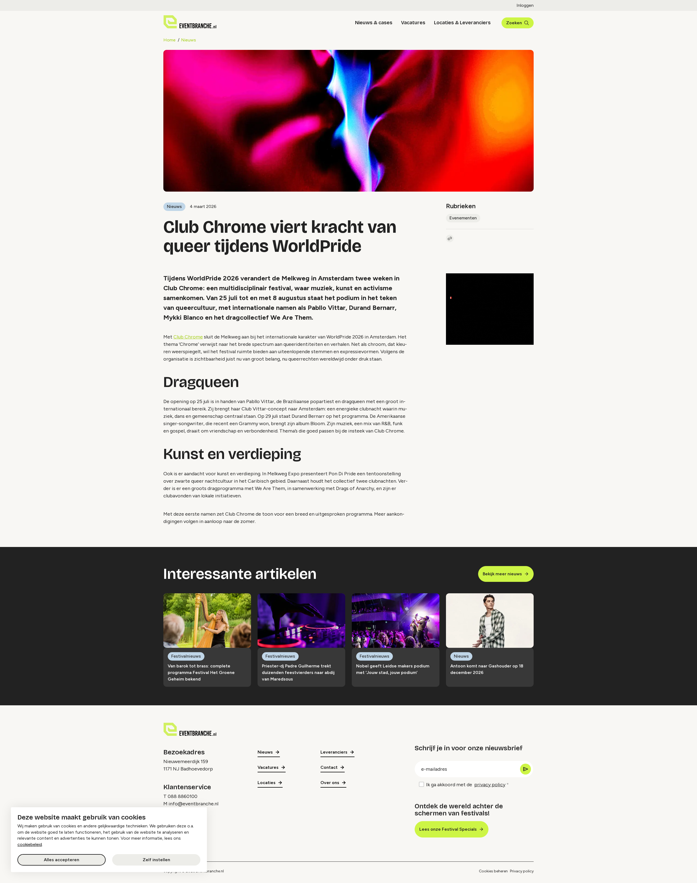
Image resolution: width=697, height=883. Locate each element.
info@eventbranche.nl (193, 804)
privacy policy (489, 785)
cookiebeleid (29, 844)
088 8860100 (182, 796)
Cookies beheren (493, 871)
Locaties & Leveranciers (462, 23)
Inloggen (525, 5)
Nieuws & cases (373, 23)
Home (169, 40)
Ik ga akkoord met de (465, 785)
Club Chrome (188, 337)
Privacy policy (522, 871)
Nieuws (188, 40)
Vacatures (413, 23)
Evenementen (463, 217)
